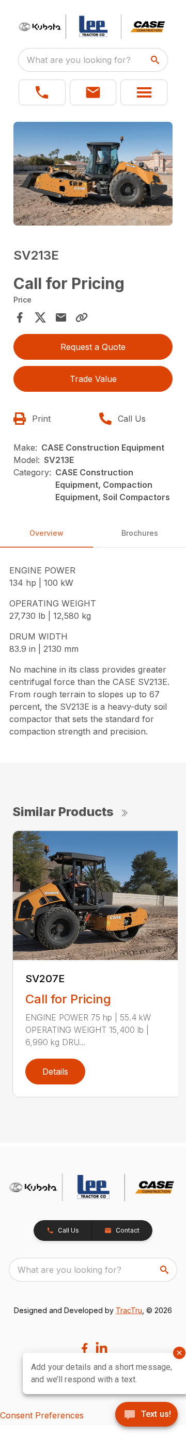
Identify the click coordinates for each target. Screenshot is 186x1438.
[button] (42, 92)
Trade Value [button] (93, 379)
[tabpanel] (93, 175)
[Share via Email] (61, 317)
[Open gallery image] (93, 173)
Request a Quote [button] (93, 347)
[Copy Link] (81, 317)
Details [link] (55, 1071)
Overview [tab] (46, 533)
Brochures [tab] (139, 533)
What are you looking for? (79, 60)
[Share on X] (40, 317)
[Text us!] (146, 1415)
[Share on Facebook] (19, 317)
